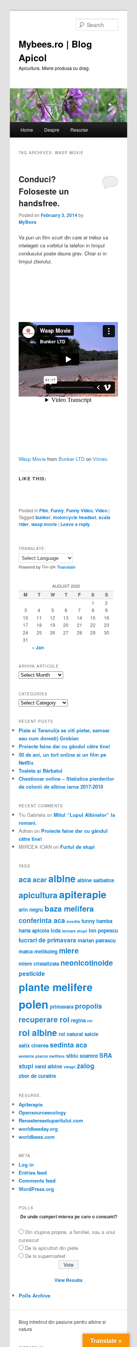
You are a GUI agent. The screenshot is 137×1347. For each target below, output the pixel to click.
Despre (51, 129)
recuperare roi (44, 1019)
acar (40, 879)
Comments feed (37, 1180)
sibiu (72, 1055)
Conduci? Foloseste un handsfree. (44, 191)
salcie (91, 1034)
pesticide (32, 973)
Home (27, 129)
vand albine (48, 1066)
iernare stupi (74, 931)
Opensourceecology (42, 1112)
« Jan (38, 647)
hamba (104, 921)
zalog (85, 1065)
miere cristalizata (39, 963)
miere (69, 950)
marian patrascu (97, 940)
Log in (26, 1164)
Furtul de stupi (77, 846)
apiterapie (83, 894)
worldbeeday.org (38, 1128)
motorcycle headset (74, 517)
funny (88, 921)
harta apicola (34, 930)
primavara (61, 1006)
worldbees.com (37, 1136)
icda (56, 930)
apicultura (38, 895)
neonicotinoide (87, 962)
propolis (88, 1006)
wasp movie (44, 524)
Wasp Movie (32, 458)
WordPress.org (36, 1188)
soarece (89, 1055)
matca (26, 951)
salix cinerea (33, 1045)
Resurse (79, 129)
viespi (69, 1067)
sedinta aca (68, 1044)
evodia (73, 921)
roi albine (38, 1032)
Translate (66, 567)
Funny (57, 510)
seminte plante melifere (42, 1056)
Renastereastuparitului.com (51, 1120)
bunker (43, 517)
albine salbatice (95, 880)
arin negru (31, 909)
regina (78, 1020)
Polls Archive (34, 1295)
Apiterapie (31, 1104)
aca (25, 879)
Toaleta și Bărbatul (40, 770)
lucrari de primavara (47, 940)
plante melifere (55, 986)
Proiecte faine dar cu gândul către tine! (64, 746)
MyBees (28, 221)
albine (62, 878)
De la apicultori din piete (51, 1247)
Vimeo (100, 458)
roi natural (71, 1034)
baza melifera (69, 908)
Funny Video (79, 510)
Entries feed (33, 1172)
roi (89, 1020)
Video (101, 510)
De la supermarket (45, 1255)
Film (43, 510)
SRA (105, 1055)
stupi (26, 1066)
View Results (68, 1280)
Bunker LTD (71, 458)
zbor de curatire (37, 1075)
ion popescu (103, 930)
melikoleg (45, 951)
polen (33, 1004)
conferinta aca (42, 920)
